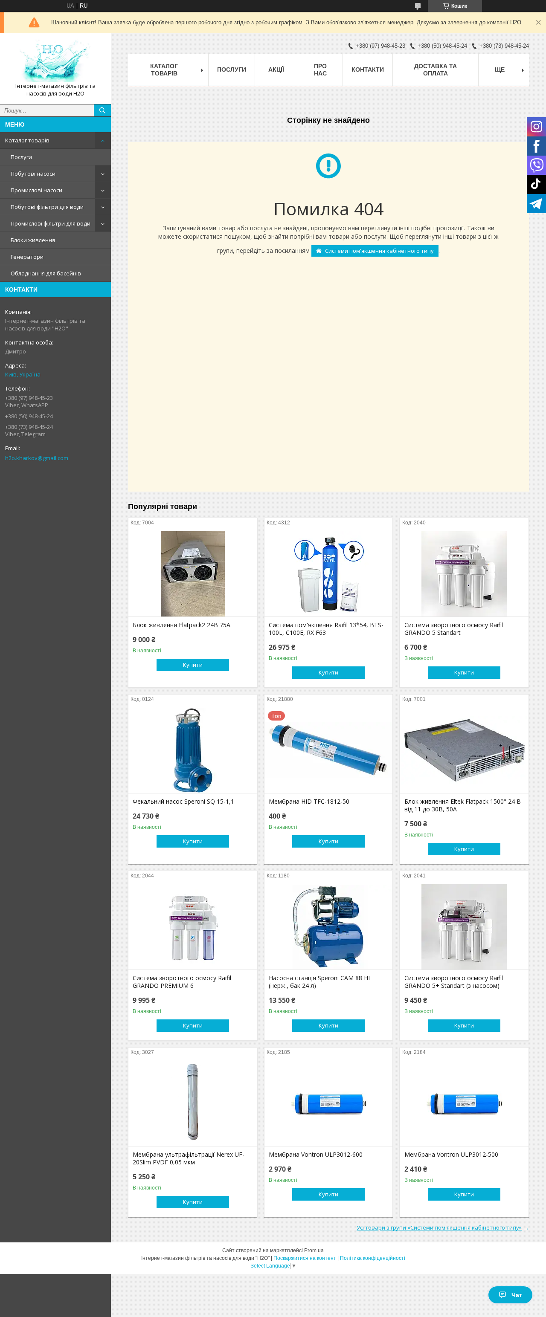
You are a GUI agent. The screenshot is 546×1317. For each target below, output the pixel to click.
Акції (276, 69)
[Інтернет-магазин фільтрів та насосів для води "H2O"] (55, 61)
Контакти (367, 69)
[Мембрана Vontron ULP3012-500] (464, 1103)
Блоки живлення (33, 240)
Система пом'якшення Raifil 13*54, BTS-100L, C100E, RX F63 (326, 629)
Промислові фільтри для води (50, 223)
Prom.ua (314, 1250)
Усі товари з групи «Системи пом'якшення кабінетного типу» (439, 1227)
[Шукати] (102, 110)
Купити (193, 665)
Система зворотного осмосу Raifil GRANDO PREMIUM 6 (182, 982)
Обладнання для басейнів (46, 273)
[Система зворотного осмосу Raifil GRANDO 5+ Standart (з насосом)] (464, 927)
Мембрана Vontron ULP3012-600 (316, 1154)
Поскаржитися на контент (304, 1258)
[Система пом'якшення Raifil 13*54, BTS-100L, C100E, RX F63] (328, 574)
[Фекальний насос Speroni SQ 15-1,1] (192, 750)
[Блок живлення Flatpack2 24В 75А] (192, 574)
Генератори (27, 257)
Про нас (320, 70)
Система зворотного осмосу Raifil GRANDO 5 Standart (453, 629)
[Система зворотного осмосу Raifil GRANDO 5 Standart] (464, 574)
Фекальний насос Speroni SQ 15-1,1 (183, 801)
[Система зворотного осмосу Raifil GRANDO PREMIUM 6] (192, 927)
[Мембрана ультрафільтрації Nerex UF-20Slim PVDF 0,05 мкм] (192, 1103)
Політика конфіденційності (372, 1258)
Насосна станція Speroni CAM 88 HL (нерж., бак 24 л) (320, 982)
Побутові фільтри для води (47, 207)
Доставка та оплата (435, 70)
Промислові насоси (36, 190)
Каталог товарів (27, 140)
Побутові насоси (33, 173)
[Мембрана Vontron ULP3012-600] (328, 1103)
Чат (516, 1294)
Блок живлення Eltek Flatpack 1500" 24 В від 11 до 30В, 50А (462, 805)
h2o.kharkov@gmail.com (36, 458)
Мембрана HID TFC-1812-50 (309, 801)
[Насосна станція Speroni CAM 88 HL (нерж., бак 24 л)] (328, 927)
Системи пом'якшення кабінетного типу (379, 251)
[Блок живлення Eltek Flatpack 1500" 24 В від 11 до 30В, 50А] (464, 750)
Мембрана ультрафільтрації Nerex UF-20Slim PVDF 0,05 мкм (188, 1158)
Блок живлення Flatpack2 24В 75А (181, 625)
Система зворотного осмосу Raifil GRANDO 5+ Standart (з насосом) (453, 982)
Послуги (21, 157)
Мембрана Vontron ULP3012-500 (451, 1154)
